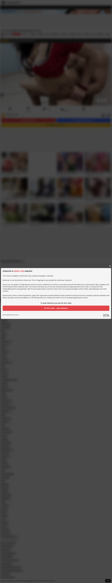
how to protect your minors (11, 315)
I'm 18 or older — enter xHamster (56, 308)
